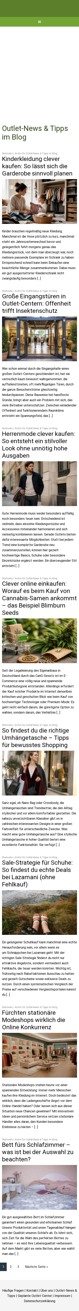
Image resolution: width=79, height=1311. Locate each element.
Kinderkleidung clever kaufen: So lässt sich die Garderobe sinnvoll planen (37, 179)
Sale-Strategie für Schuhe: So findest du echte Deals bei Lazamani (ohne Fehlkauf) (37, 886)
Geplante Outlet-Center (35, 1309)
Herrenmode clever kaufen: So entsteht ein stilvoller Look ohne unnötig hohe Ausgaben (38, 458)
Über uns (47, 1304)
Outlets (39, 15)
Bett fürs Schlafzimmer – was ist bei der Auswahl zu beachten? (38, 1165)
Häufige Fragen (13, 1304)
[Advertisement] (39, 81)
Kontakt (32, 1304)
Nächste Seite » (36, 1280)
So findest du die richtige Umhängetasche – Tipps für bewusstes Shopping (35, 751)
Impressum (62, 1309)
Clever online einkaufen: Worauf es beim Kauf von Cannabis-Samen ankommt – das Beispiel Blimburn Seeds (39, 611)
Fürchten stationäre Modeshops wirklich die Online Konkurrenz (33, 1033)
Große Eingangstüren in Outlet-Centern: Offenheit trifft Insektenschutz (36, 317)
